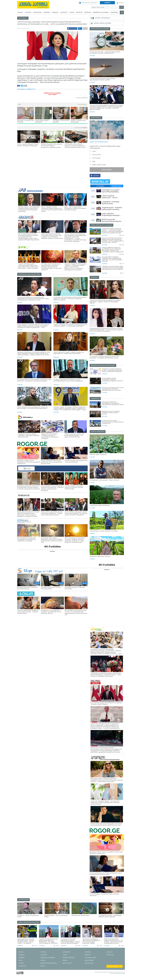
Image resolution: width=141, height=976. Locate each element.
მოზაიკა (94, 277)
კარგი (94, 151)
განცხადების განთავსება (89, 2)
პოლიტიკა (22, 18)
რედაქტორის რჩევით (100, 29)
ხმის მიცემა (107, 170)
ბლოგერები (23, 900)
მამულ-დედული (97, 432)
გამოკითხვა (96, 118)
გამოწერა (107, 2)
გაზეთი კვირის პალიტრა (102, 23)
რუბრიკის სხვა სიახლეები (29, 274)
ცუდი (93, 161)
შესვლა (121, 2)
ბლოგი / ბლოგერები (102, 18)
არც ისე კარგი (96, 154)
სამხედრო (95, 399)
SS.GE (19, 104)
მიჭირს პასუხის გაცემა (99, 164)
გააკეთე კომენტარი (82, 97)
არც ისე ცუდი (96, 158)
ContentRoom (80, 127)
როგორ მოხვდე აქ (82, 104)
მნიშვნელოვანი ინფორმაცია (103, 366)
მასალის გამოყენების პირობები (117, 973)
